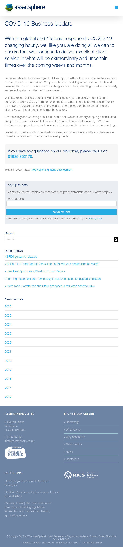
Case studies (74, 444)
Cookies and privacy (92, 543)
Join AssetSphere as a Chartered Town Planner (36, 271)
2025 (8, 315)
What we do (73, 429)
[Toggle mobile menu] (116, 7)
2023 (8, 333)
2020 (8, 360)
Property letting (40, 170)
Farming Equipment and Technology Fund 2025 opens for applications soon (54, 278)
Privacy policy (95, 219)
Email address (15, 199)
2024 (8, 324)
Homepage (72, 422)
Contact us (72, 459)
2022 (8, 342)
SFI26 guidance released (22, 256)
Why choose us (75, 437)
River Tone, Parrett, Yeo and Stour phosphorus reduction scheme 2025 (51, 286)
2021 (8, 351)
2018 (8, 378)
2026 (8, 306)
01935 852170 (20, 157)
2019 (8, 369)
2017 (8, 387)
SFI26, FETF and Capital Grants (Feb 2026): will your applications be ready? (53, 264)
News (69, 451)
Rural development (61, 170)
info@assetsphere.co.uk (19, 441)
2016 (8, 396)
